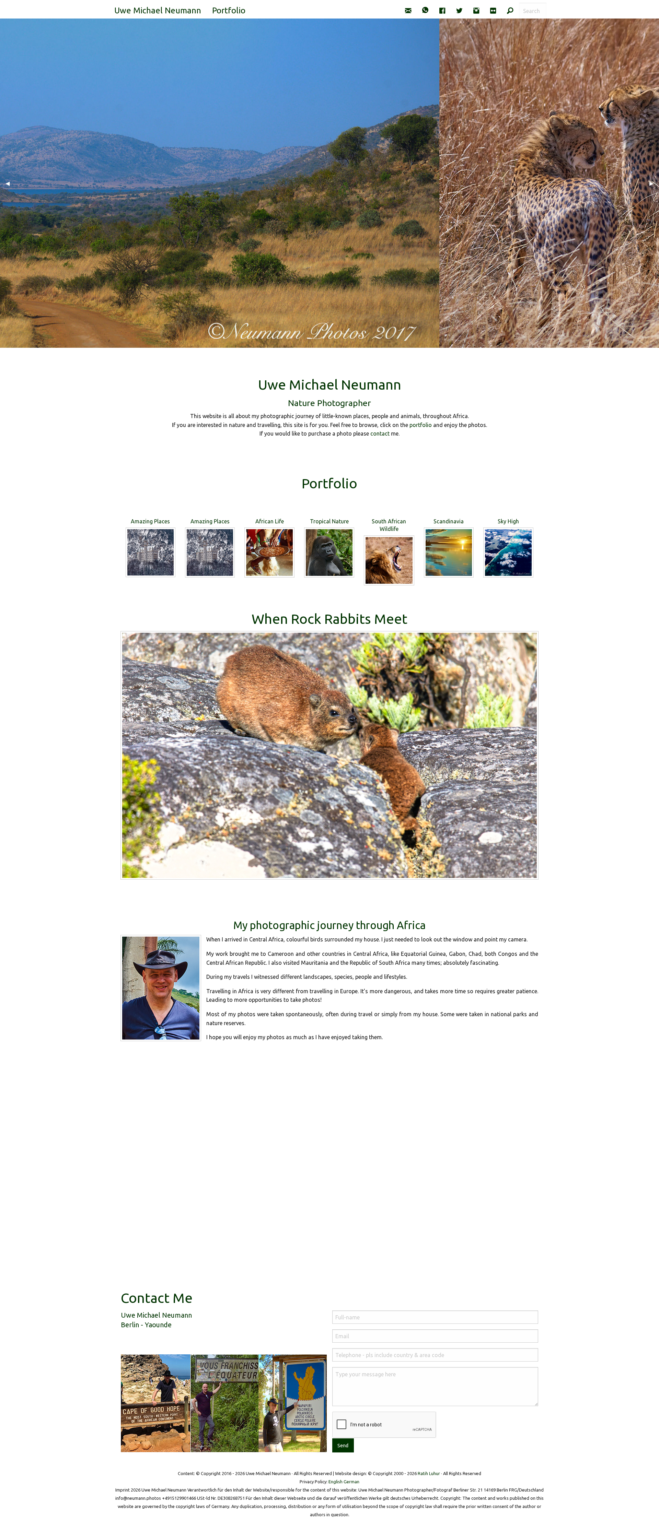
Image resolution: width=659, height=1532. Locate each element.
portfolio (420, 425)
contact (380, 433)
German (351, 1481)
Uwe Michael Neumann (157, 10)
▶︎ (654, 183)
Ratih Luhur (429, 1473)
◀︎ (10, 183)
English (335, 1481)
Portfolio (228, 10)
